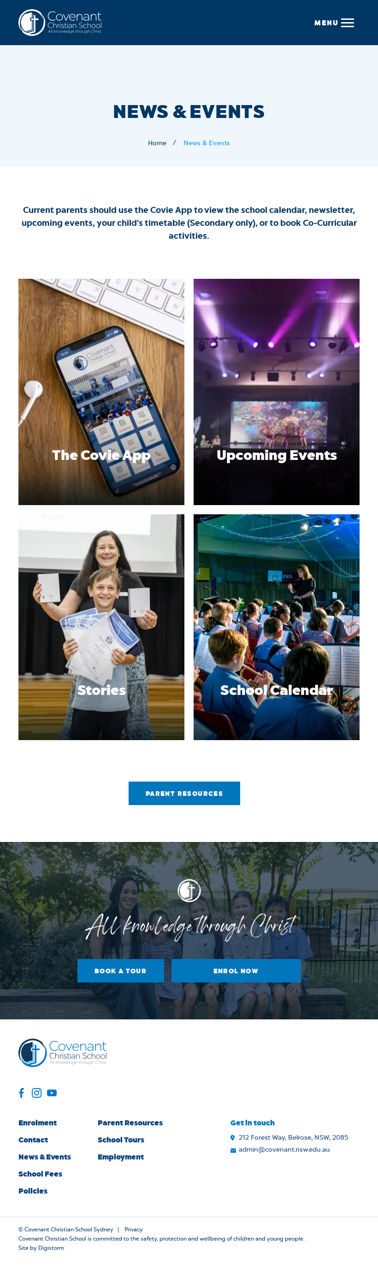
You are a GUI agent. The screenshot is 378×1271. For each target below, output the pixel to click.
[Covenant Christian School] (59, 22)
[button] (334, 23)
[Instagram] (36, 1094)
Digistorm (51, 1248)
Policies (32, 1190)
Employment (121, 1156)
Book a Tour (120, 971)
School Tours (121, 1139)
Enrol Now (236, 971)
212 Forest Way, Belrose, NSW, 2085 (293, 1138)
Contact (33, 1139)
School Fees (40, 1173)
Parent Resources (184, 793)
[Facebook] (21, 1094)
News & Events (44, 1156)
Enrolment (37, 1122)
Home (157, 143)
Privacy (133, 1229)
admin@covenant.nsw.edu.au (284, 1150)
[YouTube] (52, 1094)
